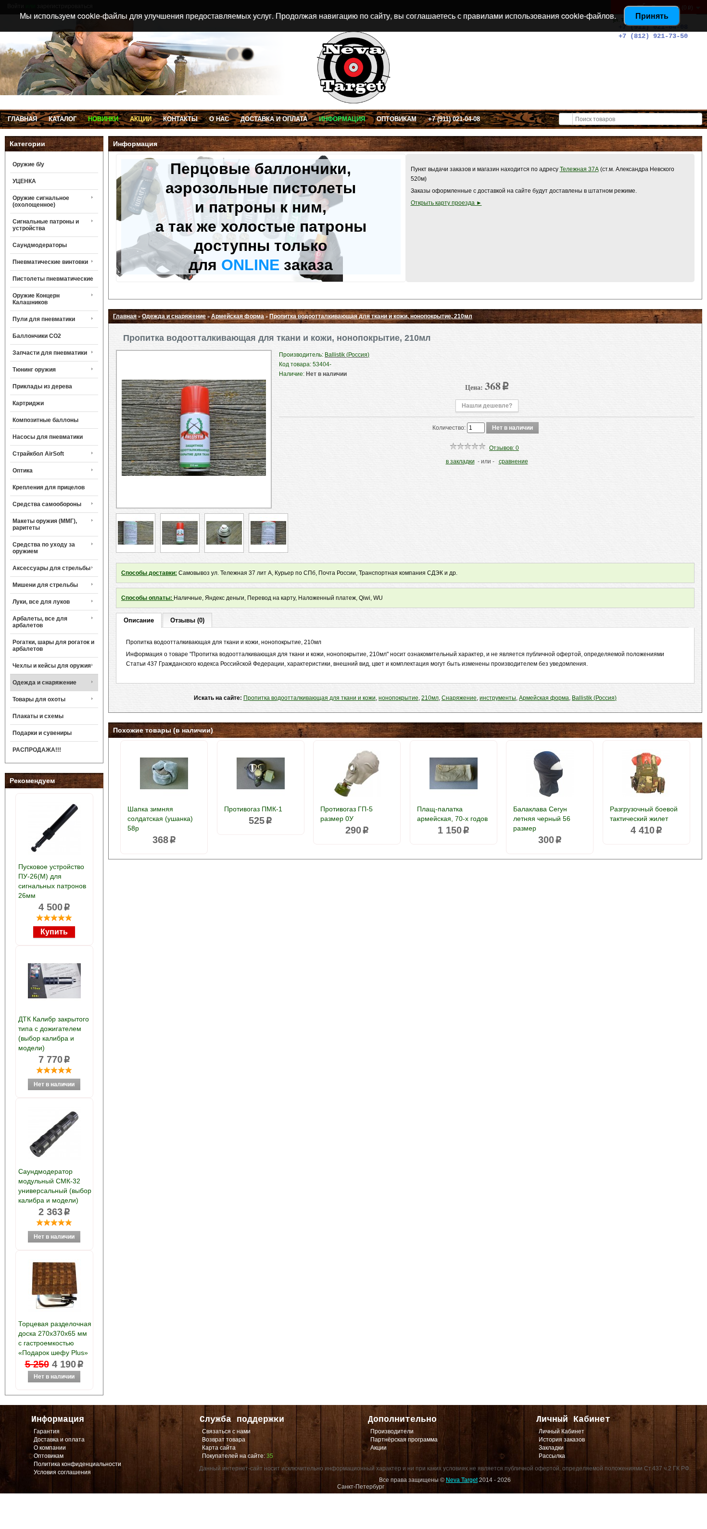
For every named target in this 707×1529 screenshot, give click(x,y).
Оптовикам (397, 119)
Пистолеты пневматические (53, 278)
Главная (22, 119)
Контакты (180, 119)
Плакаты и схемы (38, 716)
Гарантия (47, 1431)
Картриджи (28, 403)
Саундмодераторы (40, 245)
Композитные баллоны (45, 420)
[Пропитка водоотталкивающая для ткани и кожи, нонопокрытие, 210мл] (194, 498)
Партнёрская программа (404, 1439)
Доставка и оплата (273, 119)
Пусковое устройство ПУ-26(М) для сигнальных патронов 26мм (52, 881)
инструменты (498, 698)
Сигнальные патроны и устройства (46, 225)
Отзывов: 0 (504, 448)
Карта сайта (219, 1447)
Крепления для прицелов (49, 487)
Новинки (103, 119)
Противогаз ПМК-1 (253, 809)
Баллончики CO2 (37, 336)
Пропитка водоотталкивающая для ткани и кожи (309, 698)
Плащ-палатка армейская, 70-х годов (452, 813)
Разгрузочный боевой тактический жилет (644, 813)
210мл (430, 698)
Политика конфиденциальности (77, 1464)
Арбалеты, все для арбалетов (40, 622)
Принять (652, 15)
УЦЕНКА (24, 181)
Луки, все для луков (41, 601)
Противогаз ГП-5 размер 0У (346, 813)
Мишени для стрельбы (45, 585)
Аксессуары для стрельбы (51, 568)
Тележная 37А (579, 169)
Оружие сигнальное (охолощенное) (41, 201)
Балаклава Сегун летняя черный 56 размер (541, 818)
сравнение (513, 461)
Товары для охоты (39, 699)
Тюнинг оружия (34, 369)
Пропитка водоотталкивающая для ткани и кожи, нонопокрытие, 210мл (370, 316)
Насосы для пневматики (48, 437)
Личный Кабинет (561, 1431)
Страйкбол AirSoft (38, 453)
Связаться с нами (226, 1431)
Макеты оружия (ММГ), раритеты (45, 524)
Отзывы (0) (187, 620)
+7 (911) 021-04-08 (454, 119)
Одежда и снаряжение (44, 682)
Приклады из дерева (42, 386)
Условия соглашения (62, 1472)
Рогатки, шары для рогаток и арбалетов (53, 645)
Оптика (23, 470)
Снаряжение (459, 698)
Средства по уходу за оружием (44, 548)
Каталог (62, 119)
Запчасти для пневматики (50, 352)
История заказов (562, 1439)
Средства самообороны (47, 504)
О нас (219, 119)
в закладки (460, 461)
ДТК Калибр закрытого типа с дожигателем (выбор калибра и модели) (53, 1033)
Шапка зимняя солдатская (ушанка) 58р (160, 818)
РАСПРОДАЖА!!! (37, 749)
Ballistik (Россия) (594, 698)
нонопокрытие (398, 698)
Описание (139, 620)
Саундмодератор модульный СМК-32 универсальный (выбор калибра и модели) (54, 1186)
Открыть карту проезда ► (446, 202)
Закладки (551, 1447)
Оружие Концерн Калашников (36, 299)
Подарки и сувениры (42, 733)
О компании (50, 1447)
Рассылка (552, 1456)
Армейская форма (237, 316)
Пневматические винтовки (50, 262)
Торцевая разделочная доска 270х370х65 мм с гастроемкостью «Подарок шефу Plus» (54, 1338)
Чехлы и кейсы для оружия (52, 665)
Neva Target (462, 1480)
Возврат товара (223, 1439)
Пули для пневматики (44, 319)
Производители (392, 1431)
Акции (141, 119)
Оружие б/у (28, 164)
